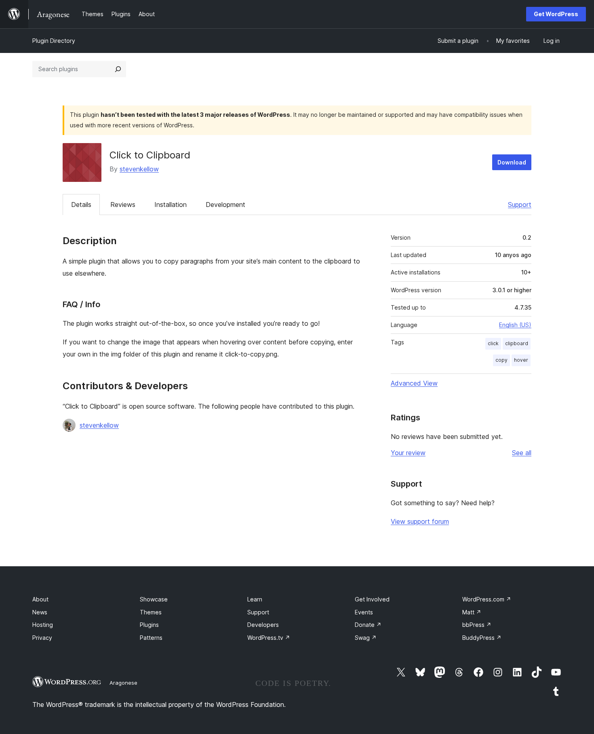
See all (521, 453)
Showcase (154, 599)
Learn (254, 599)
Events (364, 612)
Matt (471, 612)
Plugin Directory (53, 40)
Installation (170, 204)
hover (521, 360)
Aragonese (123, 682)
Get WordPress (556, 14)
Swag (366, 637)
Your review (408, 453)
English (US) (515, 324)
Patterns (151, 637)
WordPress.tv (268, 637)
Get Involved (372, 599)
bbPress (476, 624)
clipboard (516, 343)
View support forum (420, 521)
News (39, 612)
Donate (368, 624)
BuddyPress (481, 637)
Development (225, 204)
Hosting (42, 624)
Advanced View (414, 383)
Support (519, 204)
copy (501, 360)
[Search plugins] (118, 69)
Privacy (42, 637)
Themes (151, 612)
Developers (263, 624)
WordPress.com (486, 599)
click (493, 343)
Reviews (122, 204)
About (40, 599)
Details (81, 204)
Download (511, 162)
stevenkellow (139, 169)
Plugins (149, 624)
